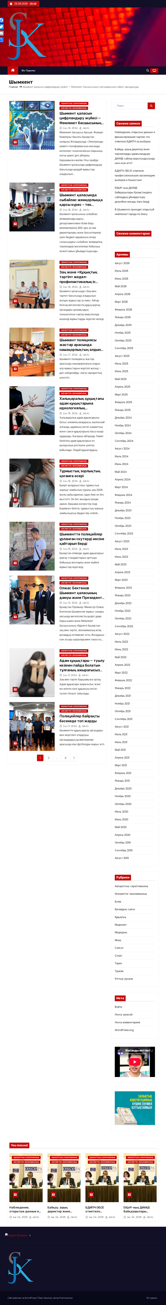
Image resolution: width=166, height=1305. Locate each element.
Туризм (119, 971)
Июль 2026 (121, 271)
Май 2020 (121, 827)
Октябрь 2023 (123, 526)
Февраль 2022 (123, 680)
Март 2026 (121, 302)
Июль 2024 (121, 456)
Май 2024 (121, 472)
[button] (147, 70)
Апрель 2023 (122, 572)
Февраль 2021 (123, 773)
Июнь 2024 (121, 464)
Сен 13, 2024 (70, 602)
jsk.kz (85, 128)
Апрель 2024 (122, 479)
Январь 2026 (123, 317)
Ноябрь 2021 (122, 703)
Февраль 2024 (123, 495)
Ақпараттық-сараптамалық (74, 103)
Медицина (121, 932)
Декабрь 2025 (123, 325)
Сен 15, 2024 (70, 549)
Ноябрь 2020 (123, 796)
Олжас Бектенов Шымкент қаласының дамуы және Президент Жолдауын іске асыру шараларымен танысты (80, 597)
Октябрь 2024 (123, 433)
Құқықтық (120, 917)
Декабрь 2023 (123, 510)
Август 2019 (122, 858)
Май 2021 (120, 750)
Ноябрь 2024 (123, 425)
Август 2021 (122, 727)
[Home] (13, 70)
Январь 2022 (122, 688)
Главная (13, 87)
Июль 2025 (121, 364)
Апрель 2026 (122, 294)
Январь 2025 (123, 410)
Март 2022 (121, 673)
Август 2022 (122, 634)
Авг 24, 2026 (20, 1217)
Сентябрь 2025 (124, 348)
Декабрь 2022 (123, 603)
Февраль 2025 (123, 402)
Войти (118, 1007)
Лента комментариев (127, 1022)
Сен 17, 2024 (71, 354)
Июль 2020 (121, 812)
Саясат (119, 948)
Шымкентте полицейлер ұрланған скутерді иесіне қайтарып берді (81, 539)
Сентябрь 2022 (124, 626)
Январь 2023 (122, 595)
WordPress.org (124, 1030)
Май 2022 (120, 657)
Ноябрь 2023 (122, 518)
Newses (48, 1297)
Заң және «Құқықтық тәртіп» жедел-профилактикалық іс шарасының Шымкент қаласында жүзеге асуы (81, 281)
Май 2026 (121, 286)
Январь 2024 (123, 502)
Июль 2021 (121, 734)
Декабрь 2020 (123, 788)
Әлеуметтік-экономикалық (73, 108)
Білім (118, 902)
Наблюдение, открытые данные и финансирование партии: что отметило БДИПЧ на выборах (135, 136)
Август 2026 (122, 263)
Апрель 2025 (122, 387)
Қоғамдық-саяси (125, 909)
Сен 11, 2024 (70, 675)
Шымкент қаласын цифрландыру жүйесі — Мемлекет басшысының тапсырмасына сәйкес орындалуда (80, 123)
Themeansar (66, 1297)
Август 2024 (122, 448)
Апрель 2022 (122, 665)
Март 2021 (121, 765)
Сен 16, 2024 (71, 413)
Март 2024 (121, 487)
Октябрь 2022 (123, 618)
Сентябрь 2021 (123, 719)
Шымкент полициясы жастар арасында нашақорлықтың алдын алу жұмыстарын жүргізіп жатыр (80, 349)
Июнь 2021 (121, 742)
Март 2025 (121, 394)
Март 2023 (121, 580)
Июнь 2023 (121, 557)
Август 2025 (122, 356)
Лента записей (123, 1014)
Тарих (118, 963)
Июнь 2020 (121, 819)
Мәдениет (121, 925)
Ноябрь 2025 (123, 333)
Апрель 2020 (122, 835)
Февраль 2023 (123, 588)
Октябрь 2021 (123, 711)
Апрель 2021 (122, 758)
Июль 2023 (121, 549)
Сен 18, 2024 (71, 209)
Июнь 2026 (121, 279)
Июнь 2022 (121, 649)
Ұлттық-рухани (124, 979)
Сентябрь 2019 (123, 850)
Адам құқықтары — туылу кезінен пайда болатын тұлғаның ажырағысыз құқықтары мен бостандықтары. (82, 670)
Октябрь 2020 (123, 804)
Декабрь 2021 (123, 696)
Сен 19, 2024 (71, 128)
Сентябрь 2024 (124, 441)
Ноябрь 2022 (122, 611)
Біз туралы (28, 70)
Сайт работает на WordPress (22, 1297)
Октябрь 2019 (123, 842)
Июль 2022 (121, 642)
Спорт (118, 956)
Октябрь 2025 (123, 340)
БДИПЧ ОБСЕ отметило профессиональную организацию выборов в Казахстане (135, 175)
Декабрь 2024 (123, 418)
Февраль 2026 (123, 309)
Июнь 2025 (121, 371)
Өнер (118, 940)
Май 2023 (120, 564)
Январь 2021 (122, 781)
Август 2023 (122, 541)
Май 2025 (121, 379)
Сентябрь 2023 (124, 533)
